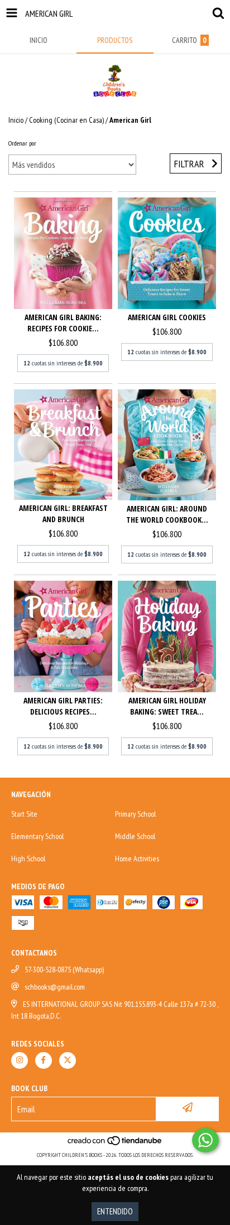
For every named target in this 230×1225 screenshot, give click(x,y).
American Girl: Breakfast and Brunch (63, 513)
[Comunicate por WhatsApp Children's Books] (205, 1140)
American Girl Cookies (167, 317)
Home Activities (137, 858)
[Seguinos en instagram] (19, 1060)
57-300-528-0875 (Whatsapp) (64, 969)
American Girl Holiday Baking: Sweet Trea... (167, 706)
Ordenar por (22, 143)
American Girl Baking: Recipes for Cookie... (63, 323)
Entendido (115, 1211)
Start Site (24, 814)
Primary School (135, 814)
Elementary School (37, 836)
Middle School (135, 836)
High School (28, 858)
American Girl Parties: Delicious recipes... (63, 706)
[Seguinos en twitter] (67, 1060)
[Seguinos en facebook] (43, 1060)
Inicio (15, 120)
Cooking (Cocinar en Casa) (66, 120)
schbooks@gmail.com (55, 987)
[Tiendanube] (115, 1143)
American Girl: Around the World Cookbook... (167, 514)
